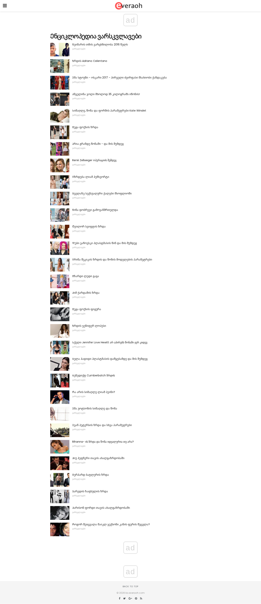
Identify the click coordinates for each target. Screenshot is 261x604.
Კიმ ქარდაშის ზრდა (86, 293)
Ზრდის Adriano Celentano (89, 61)
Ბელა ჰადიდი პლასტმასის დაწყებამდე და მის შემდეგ (110, 359)
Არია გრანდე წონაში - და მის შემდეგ (98, 144)
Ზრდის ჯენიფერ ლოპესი (89, 326)
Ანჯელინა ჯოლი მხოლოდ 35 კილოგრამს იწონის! (106, 94)
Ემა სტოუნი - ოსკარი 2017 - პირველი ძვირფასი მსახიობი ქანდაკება (119, 77)
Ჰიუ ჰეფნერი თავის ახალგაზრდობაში (98, 458)
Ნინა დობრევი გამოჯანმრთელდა (95, 210)
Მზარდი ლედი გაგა (85, 276)
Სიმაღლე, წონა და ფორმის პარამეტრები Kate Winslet (109, 110)
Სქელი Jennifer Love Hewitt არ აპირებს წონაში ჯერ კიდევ (109, 342)
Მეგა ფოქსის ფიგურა (86, 309)
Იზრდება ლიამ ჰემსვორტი (90, 177)
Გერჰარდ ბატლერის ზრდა (90, 475)
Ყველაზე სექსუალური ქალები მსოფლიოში (102, 193)
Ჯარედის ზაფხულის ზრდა (90, 491)
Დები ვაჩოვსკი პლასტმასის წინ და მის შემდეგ (104, 243)
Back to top (130, 586)
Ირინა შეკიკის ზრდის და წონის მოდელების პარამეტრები (112, 259)
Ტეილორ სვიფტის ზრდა (89, 226)
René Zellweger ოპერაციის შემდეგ (94, 160)
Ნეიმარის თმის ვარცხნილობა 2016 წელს (100, 44)
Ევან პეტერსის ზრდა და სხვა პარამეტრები (102, 425)
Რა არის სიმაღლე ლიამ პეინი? (93, 392)
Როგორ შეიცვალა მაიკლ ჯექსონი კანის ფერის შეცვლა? (111, 524)
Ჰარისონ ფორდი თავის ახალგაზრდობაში (101, 508)
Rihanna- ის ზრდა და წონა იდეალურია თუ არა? (103, 442)
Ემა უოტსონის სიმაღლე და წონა (94, 408)
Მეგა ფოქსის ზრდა (85, 127)
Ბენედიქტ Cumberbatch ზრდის (93, 375)
